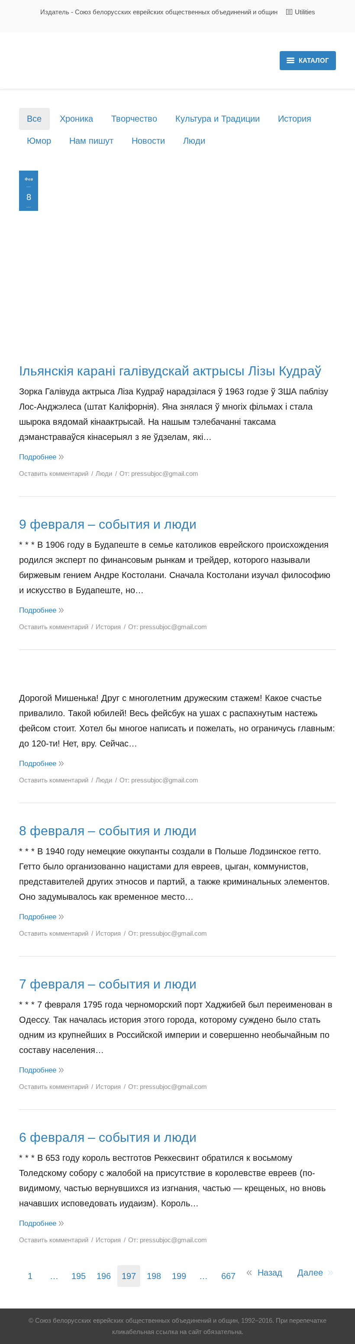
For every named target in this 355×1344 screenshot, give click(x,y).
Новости (148, 140)
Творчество (134, 118)
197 (129, 1276)
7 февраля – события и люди (108, 984)
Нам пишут (91, 140)
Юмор (39, 140)
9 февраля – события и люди (108, 524)
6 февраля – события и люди (108, 1137)
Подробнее (37, 457)
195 (78, 1276)
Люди (194, 140)
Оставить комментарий (53, 473)
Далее (310, 1272)
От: (158, 473)
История (294, 118)
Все (34, 118)
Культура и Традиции (217, 118)
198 (154, 1276)
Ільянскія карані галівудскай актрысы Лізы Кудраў (170, 371)
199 (179, 1276)
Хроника (76, 118)
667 (228, 1276)
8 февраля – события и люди (108, 831)
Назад (270, 1272)
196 (104, 1276)
